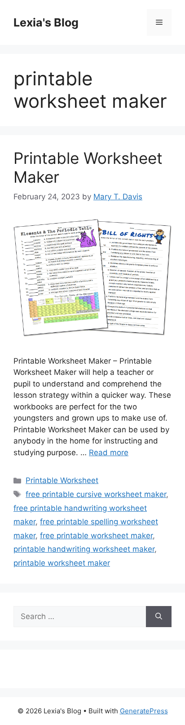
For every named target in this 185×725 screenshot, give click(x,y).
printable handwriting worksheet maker (83, 549)
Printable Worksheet (62, 480)
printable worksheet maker (61, 562)
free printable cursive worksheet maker (96, 494)
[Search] (159, 617)
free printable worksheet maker (96, 535)
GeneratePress (144, 711)
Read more (108, 452)
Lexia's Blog (46, 22)
